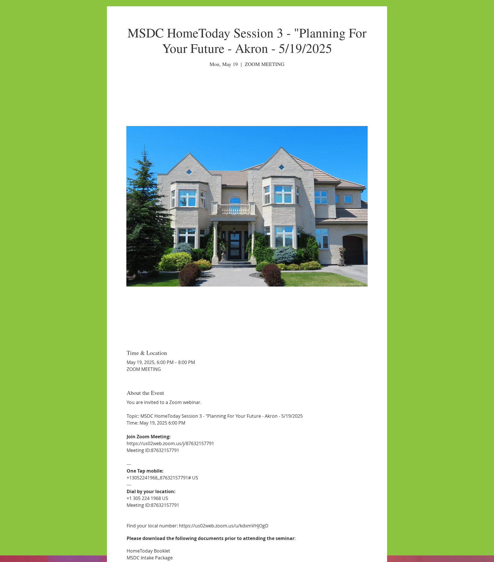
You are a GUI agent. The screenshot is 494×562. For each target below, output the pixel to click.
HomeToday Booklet (148, 551)
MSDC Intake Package (150, 558)
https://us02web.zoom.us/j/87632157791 (170, 443)
